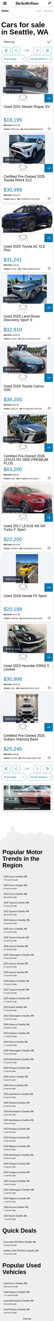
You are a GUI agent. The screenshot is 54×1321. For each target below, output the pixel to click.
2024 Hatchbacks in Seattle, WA (19, 1113)
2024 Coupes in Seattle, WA (17, 1174)
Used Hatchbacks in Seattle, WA (19, 1302)
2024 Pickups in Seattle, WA (17, 1069)
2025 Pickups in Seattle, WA (17, 1139)
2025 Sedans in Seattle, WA (17, 1000)
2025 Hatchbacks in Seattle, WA (19, 1122)
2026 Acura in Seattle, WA (16, 1209)
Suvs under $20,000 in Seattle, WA (20, 1243)
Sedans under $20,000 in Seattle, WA (21, 1252)
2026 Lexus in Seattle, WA (16, 1078)
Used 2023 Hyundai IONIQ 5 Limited (26, 667)
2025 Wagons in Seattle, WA (17, 1148)
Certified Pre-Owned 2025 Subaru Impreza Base (24, 737)
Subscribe (48, 10)
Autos (5, 10)
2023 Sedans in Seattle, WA (17, 1035)
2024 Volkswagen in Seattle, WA (19, 1052)
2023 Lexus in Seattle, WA (16, 965)
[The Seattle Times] (27, 3)
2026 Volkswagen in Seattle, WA (19, 1191)
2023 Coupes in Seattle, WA (17, 1182)
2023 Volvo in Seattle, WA (16, 1043)
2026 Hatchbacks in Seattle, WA (19, 1156)
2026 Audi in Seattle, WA (15, 1217)
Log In (39, 10)
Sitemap (27, 1319)
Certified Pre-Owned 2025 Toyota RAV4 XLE (24, 178)
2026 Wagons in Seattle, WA (17, 1200)
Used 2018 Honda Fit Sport (25, 596)
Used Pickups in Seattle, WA (17, 1311)
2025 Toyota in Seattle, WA (16, 913)
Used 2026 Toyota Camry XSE (24, 388)
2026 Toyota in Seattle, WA (16, 939)
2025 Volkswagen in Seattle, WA (19, 956)
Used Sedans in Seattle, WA (17, 1293)
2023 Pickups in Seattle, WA (17, 1130)
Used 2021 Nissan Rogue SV (27, 106)
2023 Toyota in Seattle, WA (16, 991)
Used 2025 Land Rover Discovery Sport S (22, 318)
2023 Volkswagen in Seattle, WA (19, 1017)
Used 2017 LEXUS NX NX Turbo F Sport (24, 527)
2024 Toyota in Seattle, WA (16, 904)
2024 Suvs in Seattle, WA (15, 887)
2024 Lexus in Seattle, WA (16, 948)
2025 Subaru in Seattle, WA (16, 982)
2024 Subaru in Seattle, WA (16, 1026)
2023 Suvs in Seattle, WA (15, 895)
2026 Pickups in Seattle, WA (17, 1165)
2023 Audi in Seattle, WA (15, 1008)
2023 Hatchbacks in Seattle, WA (19, 1061)
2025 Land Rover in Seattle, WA (18, 1095)
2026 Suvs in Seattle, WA (15, 930)
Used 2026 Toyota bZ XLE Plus (24, 248)
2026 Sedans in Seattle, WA (17, 1104)
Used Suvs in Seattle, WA (15, 1285)
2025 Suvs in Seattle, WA (15, 878)
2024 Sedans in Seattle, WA (17, 921)
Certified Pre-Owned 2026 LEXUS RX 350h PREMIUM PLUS (26, 459)
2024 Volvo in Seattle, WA (16, 1087)
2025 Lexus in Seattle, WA (16, 974)
